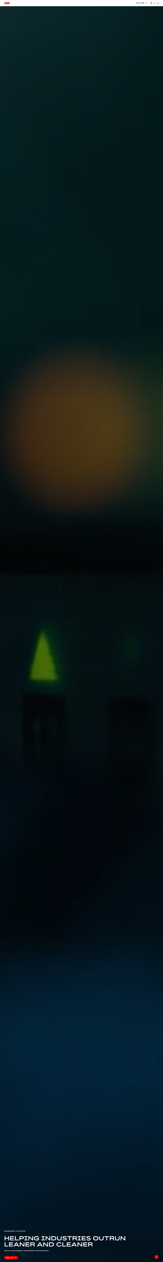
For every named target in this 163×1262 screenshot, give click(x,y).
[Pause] (156, 1257)
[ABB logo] (7, 3)
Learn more (9, 1258)
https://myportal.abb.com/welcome (158, 3)
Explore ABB (140, 3)
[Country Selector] (151, 3)
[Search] (154, 3)
